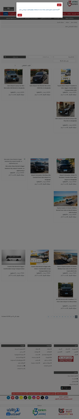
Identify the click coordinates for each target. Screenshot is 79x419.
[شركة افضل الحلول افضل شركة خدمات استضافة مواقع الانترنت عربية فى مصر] (39, 9)
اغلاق (59, 4)
